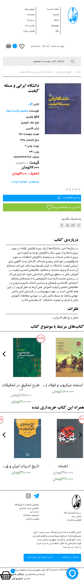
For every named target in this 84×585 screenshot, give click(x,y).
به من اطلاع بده (71, 198)
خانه (78, 72)
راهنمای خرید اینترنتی (29, 509)
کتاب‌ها (56, 15)
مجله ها (31, 15)
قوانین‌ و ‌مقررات (74, 520)
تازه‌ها (56, 20)
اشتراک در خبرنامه (70, 557)
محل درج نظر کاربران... (65, 318)
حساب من (34, 512)
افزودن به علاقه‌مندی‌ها (65, 207)
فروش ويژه (30, 10)
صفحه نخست (53, 10)
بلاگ (57, 31)
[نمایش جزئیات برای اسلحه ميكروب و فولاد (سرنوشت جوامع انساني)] (63, 357)
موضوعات (55, 26)
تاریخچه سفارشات (31, 516)
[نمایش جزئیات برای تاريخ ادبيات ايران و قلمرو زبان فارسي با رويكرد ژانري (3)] (21, 438)
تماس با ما (30, 26)
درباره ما (31, 20)
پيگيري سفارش (32, 519)
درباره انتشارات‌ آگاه (72, 513)
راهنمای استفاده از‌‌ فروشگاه (27, 505)
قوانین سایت (29, 31)
